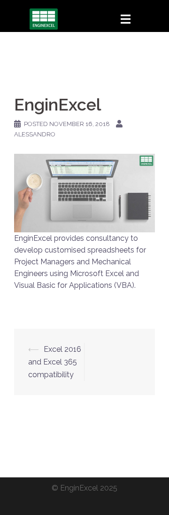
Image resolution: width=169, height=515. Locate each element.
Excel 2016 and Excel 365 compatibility (54, 362)
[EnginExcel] (44, 18)
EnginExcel (79, 487)
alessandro (34, 134)
